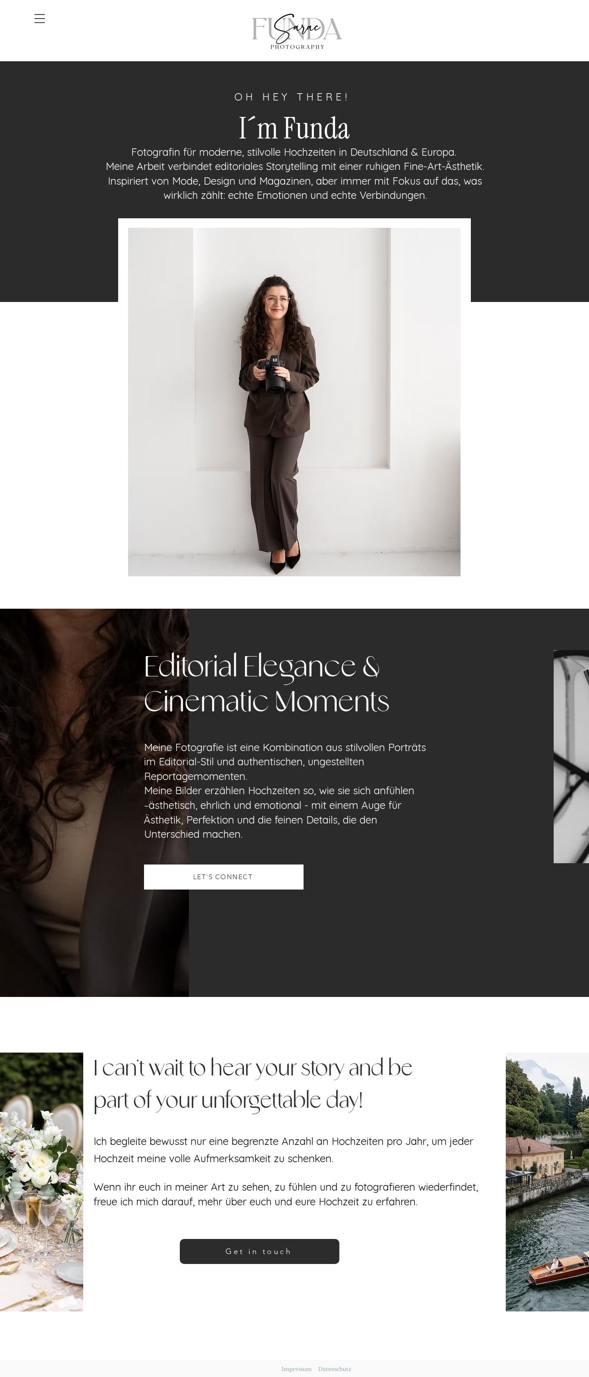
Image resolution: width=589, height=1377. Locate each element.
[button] (39, 18)
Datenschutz (334, 1369)
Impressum (297, 1369)
